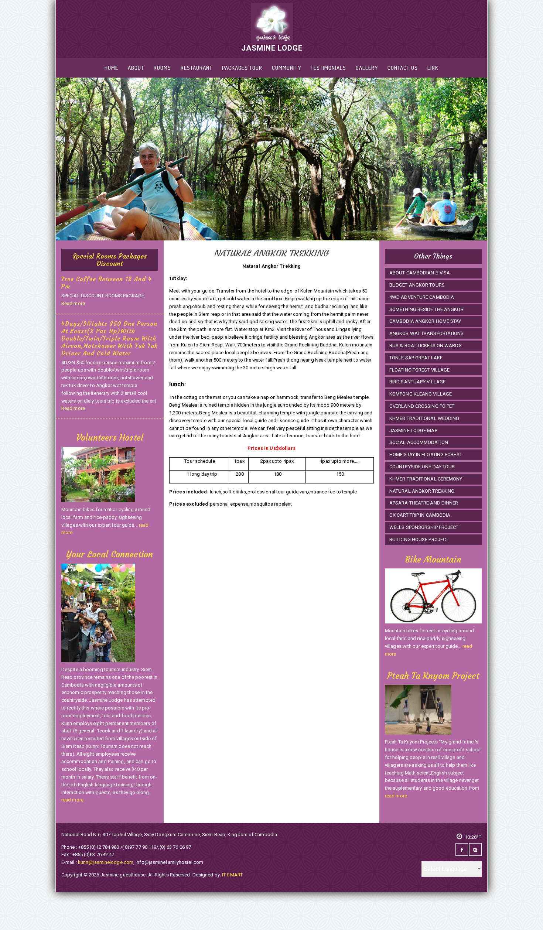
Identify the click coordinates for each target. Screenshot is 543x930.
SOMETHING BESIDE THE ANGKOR (426, 309)
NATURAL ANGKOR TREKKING (421, 491)
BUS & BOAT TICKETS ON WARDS (425, 345)
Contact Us (402, 67)
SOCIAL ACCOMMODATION (418, 442)
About (136, 67)
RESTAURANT (196, 67)
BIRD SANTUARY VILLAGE (417, 381)
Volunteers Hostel (109, 437)
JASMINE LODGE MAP (413, 430)
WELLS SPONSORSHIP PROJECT (424, 527)
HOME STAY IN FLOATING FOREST (425, 454)
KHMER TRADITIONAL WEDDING (424, 418)
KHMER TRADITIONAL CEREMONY (425, 479)
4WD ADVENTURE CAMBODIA (421, 297)
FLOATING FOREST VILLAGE (419, 370)
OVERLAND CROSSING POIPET (421, 406)
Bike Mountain (433, 559)
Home (111, 67)
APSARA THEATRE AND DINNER (423, 503)
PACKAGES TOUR (242, 67)
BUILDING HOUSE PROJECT (418, 539)
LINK (432, 67)
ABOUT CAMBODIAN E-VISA (419, 273)
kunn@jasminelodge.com (105, 862)
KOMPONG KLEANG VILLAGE (420, 394)
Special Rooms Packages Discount (109, 260)
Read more (73, 303)
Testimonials (328, 67)
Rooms (162, 67)
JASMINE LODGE (272, 48)
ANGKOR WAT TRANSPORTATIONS (426, 333)
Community (286, 67)
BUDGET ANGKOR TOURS (417, 285)
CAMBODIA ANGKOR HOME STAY (425, 321)
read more (72, 800)
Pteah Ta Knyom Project (433, 676)
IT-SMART (232, 875)
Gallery (367, 67)
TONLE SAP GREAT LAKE (416, 357)
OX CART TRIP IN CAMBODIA (419, 515)
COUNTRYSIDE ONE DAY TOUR (422, 466)
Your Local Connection (109, 554)
